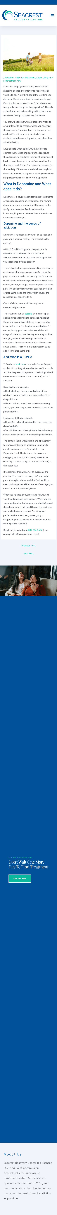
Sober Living (42, 77)
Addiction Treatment (25, 77)
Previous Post (28, 545)
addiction (20, 364)
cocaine (28, 313)
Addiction (9, 77)
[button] (52, 15)
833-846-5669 (35, 530)
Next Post (28, 553)
